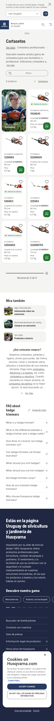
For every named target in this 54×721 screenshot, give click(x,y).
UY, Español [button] (15, 26)
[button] (47, 94)
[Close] (45, 655)
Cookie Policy (14, 680)
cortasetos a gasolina (22, 376)
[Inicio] (4, 24)
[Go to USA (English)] (45, 13)
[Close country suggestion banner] (49, 4)
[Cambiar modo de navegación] (50, 24)
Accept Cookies (27, 686)
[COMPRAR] (46, 126)
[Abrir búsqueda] (43, 24)
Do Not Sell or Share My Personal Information (27, 694)
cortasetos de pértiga (20, 383)
